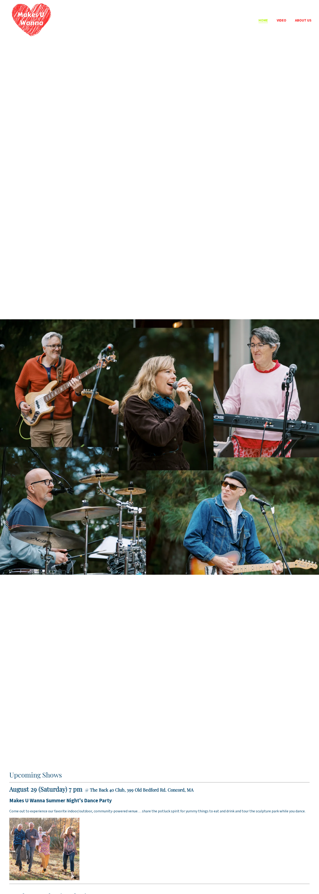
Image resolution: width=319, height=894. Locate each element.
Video (281, 20)
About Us (303, 20)
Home (263, 20)
